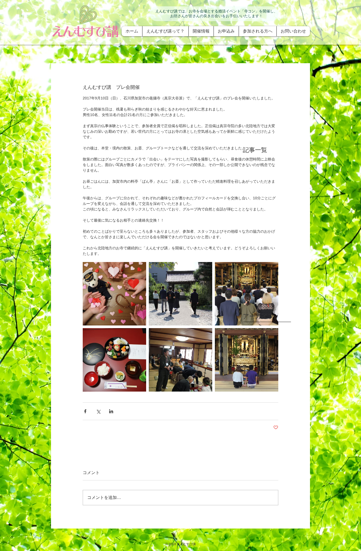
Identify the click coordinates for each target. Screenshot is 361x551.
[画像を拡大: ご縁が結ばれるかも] (246, 360)
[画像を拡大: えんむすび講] (114, 293)
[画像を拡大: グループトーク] (180, 360)
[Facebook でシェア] (85, 411)
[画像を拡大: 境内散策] (180, 293)
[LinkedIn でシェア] (111, 411)
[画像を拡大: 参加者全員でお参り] (246, 293)
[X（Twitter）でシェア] (98, 411)
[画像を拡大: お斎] (114, 360)
